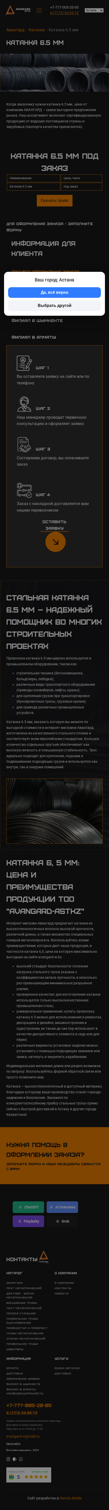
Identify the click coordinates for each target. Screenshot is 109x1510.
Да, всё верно (54, 292)
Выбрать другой (54, 305)
